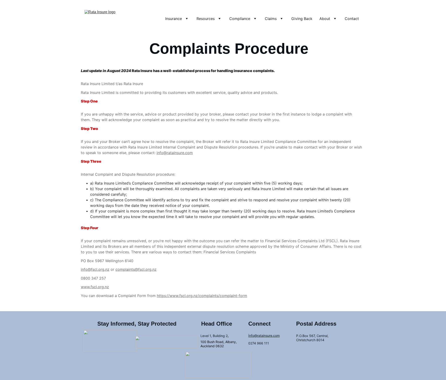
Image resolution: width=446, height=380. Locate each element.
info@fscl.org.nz (95, 269)
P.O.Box (302, 336)
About (324, 18)
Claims (271, 18)
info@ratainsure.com (175, 152)
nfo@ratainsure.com (264, 335)
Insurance (173, 18)
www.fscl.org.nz (95, 286)
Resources (206, 18)
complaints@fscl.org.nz (136, 269)
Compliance (239, 18)
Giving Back (301, 18)
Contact (352, 18)
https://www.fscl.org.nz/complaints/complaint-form (202, 295)
